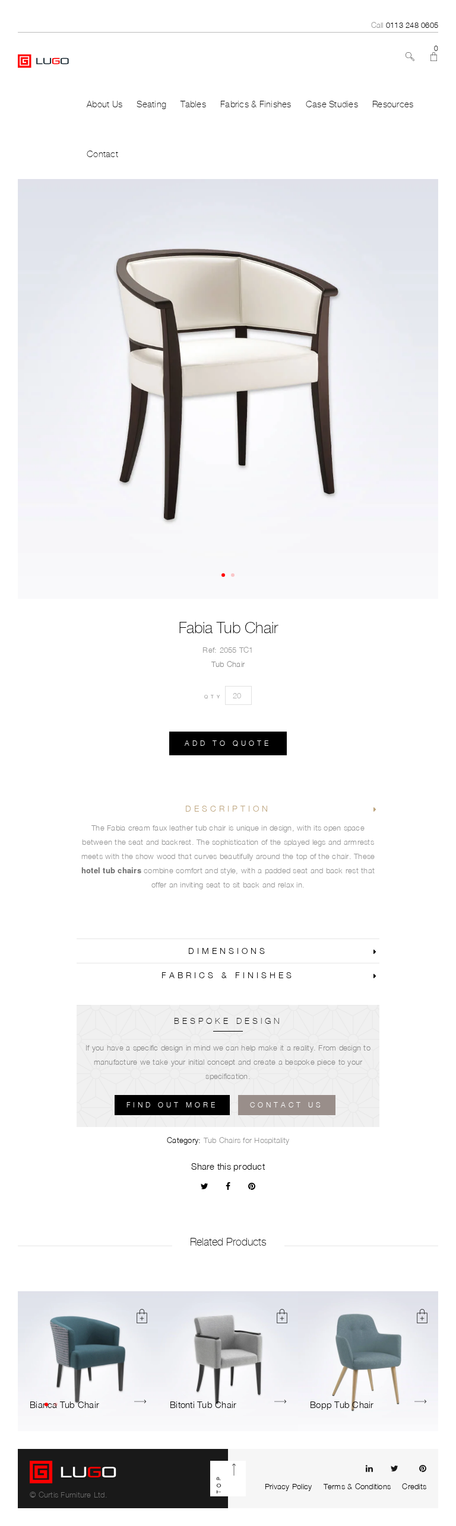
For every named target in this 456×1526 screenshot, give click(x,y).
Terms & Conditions (357, 1486)
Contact (102, 154)
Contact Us (287, 1104)
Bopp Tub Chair (342, 1404)
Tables (193, 104)
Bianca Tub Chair (64, 1404)
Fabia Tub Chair (228, 628)
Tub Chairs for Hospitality (247, 1140)
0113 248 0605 (412, 25)
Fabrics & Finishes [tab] (228, 975)
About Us (104, 104)
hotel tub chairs (111, 870)
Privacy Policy (288, 1486)
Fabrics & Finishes (256, 104)
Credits (414, 1486)
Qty (213, 697)
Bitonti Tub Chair (203, 1404)
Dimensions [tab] (228, 951)
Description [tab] (228, 808)
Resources (392, 104)
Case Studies (332, 104)
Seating (151, 104)
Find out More (172, 1104)
